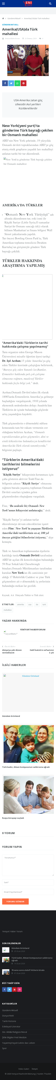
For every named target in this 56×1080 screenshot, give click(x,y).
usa (29, 604)
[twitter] (9, 989)
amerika (20, 604)
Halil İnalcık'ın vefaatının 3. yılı (42, 651)
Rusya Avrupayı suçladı (13, 818)
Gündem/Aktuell (14, 18)
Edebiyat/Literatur (11, 1026)
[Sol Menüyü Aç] (3, 3)
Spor (4, 1048)
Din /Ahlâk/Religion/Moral (14, 1031)
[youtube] (14, 989)
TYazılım (47, 1073)
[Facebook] (4, 989)
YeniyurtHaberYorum (12, 38)
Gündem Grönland (11, 716)
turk (44, 604)
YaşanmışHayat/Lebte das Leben (18, 1042)
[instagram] (19, 989)
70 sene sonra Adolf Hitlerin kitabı (28, 970)
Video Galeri (23, 1069)
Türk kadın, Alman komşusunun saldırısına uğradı (26, 767)
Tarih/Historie (9, 1021)
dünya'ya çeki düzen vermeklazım (12, 651)
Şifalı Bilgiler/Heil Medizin (14, 1037)
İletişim (35, 1069)
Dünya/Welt (8, 1015)
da (37, 604)
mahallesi (7, 610)
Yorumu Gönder (15, 901)
